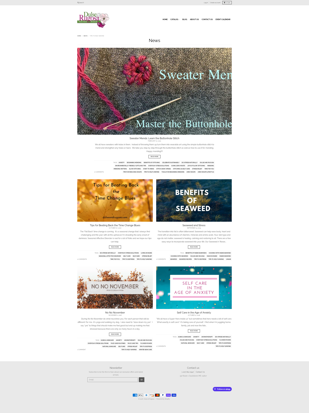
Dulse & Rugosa (149, 399)
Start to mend (148, 169)
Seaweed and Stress (194, 225)
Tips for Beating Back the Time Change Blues (115, 225)
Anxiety (121, 162)
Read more (154, 156)
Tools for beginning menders (173, 172)
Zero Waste (191, 172)
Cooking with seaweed (179, 256)
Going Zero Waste (178, 166)
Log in (206, 3)
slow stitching (135, 169)
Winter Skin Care (145, 349)
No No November (115, 312)
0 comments (99, 172)
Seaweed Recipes (185, 259)
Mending (210, 166)
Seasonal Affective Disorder (110, 256)
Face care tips (133, 343)
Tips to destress (128, 259)
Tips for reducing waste (132, 172)
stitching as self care (181, 169)
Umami (228, 259)
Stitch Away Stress (163, 169)
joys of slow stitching (196, 166)
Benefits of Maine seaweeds (196, 253)
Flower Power (146, 343)
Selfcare (136, 256)
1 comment (81, 349)
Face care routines (118, 343)
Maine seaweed (225, 256)
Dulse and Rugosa (207, 162)
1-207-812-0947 (188, 372)
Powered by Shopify (163, 399)
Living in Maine (146, 253)
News (86, 36)
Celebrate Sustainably (170, 162)
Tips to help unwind (151, 172)
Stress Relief (197, 169)
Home (79, 36)
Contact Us (200, 372)
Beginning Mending (134, 162)
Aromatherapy (129, 340)
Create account (215, 3)
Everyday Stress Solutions (158, 166)
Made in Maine (212, 256)
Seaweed (173, 259)
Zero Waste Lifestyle (206, 172)
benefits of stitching (152, 162)
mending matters (120, 169)
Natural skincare (109, 346)
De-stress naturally (189, 162)
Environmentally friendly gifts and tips (130, 166)
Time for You (209, 169)
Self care (126, 256)
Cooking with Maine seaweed (220, 253)
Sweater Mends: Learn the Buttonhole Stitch (154, 138)
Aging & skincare (107, 340)
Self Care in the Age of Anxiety (194, 312)
